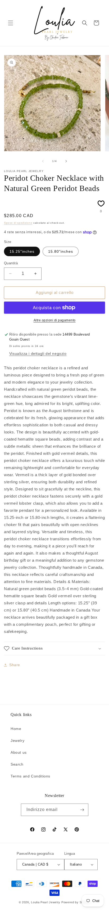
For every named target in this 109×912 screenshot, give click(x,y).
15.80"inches (60, 251)
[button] (10, 23)
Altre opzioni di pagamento (55, 320)
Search (17, 764)
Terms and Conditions (30, 776)
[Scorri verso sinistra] (43, 161)
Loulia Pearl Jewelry (45, 902)
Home (16, 729)
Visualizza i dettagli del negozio (38, 353)
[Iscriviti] (82, 810)
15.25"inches (22, 251)
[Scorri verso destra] (66, 161)
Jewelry (17, 740)
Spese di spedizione (18, 222)
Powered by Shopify (75, 902)
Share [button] (14, 665)
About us (19, 752)
